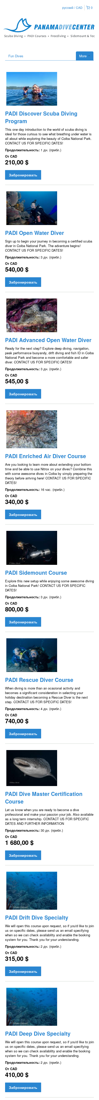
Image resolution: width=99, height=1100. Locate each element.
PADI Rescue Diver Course (39, 679)
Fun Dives (15, 55)
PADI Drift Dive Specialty (36, 917)
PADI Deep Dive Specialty (38, 1033)
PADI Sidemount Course (36, 572)
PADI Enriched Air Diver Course (45, 456)
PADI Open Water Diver (34, 232)
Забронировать (23, 174)
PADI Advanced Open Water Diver (48, 340)
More (83, 55)
